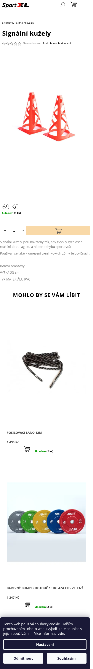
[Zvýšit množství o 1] (5, 230)
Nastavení (45, 644)
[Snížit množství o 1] (23, 230)
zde (61, 633)
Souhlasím (66, 658)
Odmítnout (23, 658)
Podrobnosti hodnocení (57, 43)
